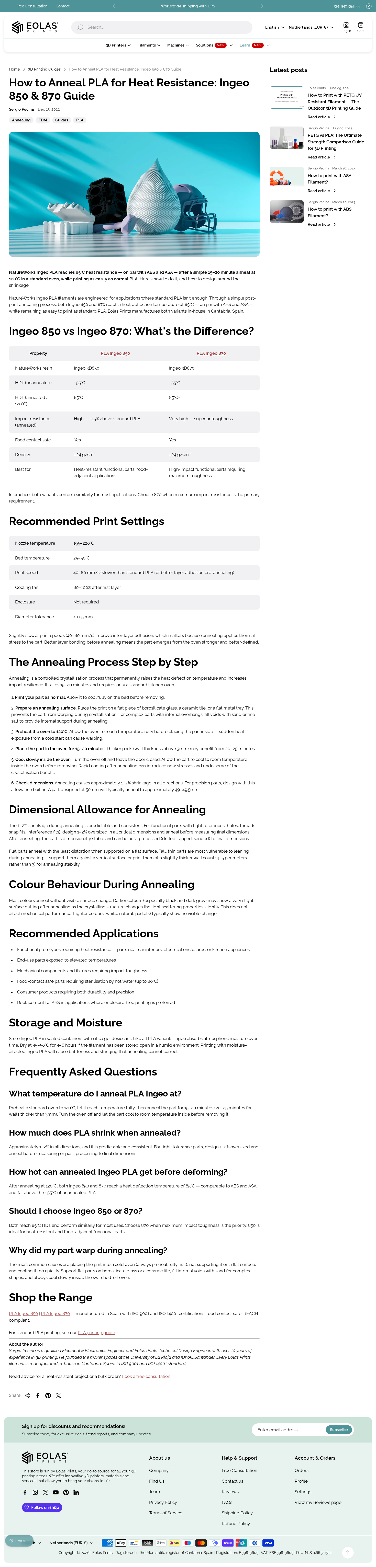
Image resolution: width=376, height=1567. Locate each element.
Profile (301, 1481)
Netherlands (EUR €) (308, 27)
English (272, 27)
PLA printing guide (96, 1332)
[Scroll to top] (348, 1553)
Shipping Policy (237, 1512)
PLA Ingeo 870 (211, 353)
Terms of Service (165, 1512)
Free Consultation (32, 6)
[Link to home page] (45, 1458)
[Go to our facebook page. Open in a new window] (25, 1492)
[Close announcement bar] (369, 6)
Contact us (232, 1481)
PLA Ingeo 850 (115, 353)
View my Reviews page (318, 1502)
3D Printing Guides (44, 69)
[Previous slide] (114, 6)
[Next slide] (262, 6)
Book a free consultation (146, 1376)
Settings (303, 1491)
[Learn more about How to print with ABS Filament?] (287, 211)
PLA (79, 121)
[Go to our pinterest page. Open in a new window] (66, 1492)
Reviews (230, 1491)
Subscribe (339, 1430)
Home (14, 69)
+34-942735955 (347, 6)
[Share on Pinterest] (48, 1395)
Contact (63, 6)
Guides (61, 121)
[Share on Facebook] (38, 1395)
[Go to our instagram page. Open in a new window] (35, 1492)
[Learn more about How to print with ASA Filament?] (287, 178)
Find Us (156, 1481)
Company (159, 1470)
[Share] (28, 1395)
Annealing (21, 121)
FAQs (227, 1502)
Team (154, 1491)
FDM (42, 121)
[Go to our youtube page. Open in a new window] (56, 1492)
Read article (319, 117)
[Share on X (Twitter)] (58, 1395)
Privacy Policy (163, 1502)
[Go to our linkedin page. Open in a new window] (76, 1492)
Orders (301, 1470)
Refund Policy (236, 1523)
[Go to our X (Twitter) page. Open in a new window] (45, 1492)
